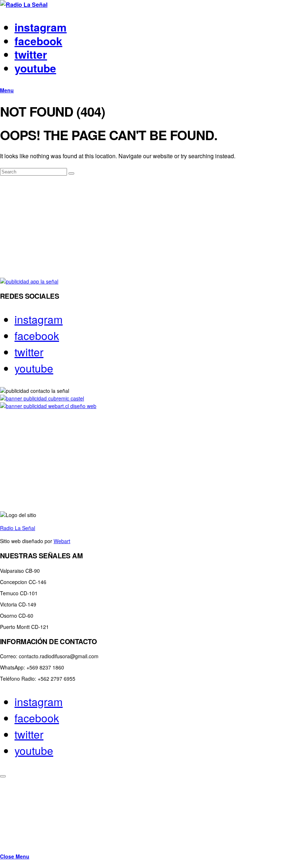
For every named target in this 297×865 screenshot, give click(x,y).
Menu (7, 90)
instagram (40, 27)
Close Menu (14, 856)
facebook (38, 41)
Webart (62, 541)
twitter (30, 54)
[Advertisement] (148, 227)
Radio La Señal (17, 528)
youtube (35, 68)
